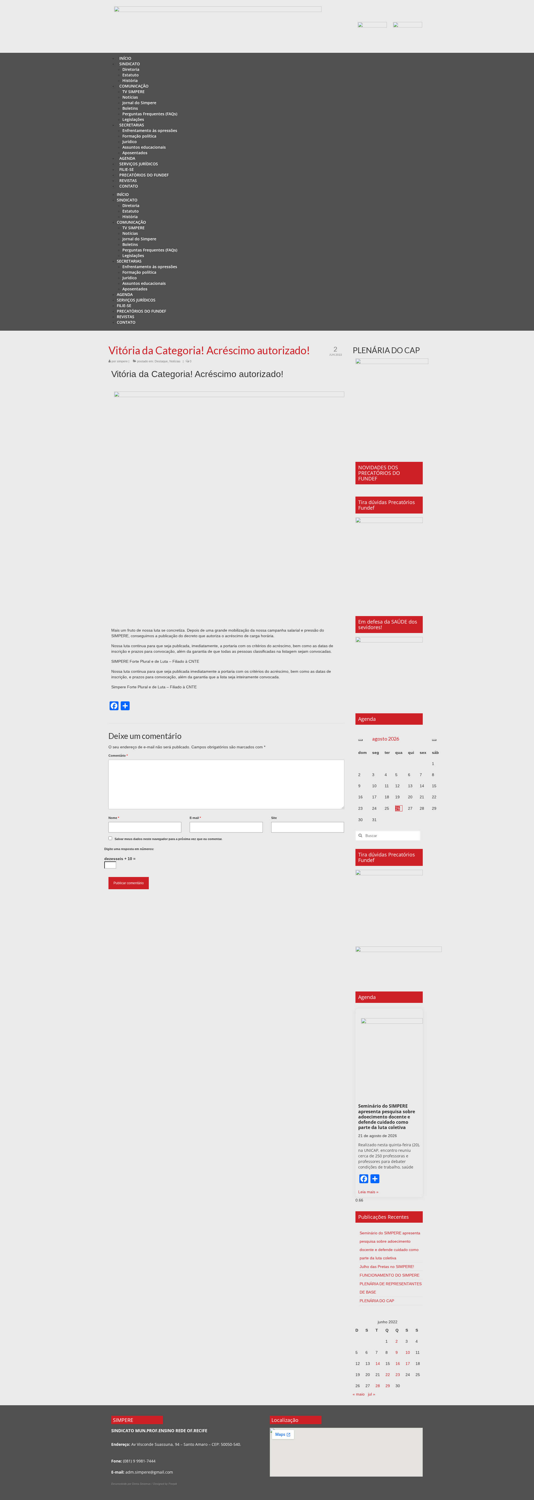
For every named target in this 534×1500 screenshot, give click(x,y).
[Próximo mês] (434, 740)
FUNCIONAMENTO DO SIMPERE (389, 1275)
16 (397, 1363)
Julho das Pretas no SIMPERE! (387, 1266)
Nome (113, 817)
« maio (359, 1394)
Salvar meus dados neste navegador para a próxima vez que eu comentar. (168, 839)
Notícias (175, 361)
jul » (371, 1394)
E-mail (195, 817)
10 (408, 1352)
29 (387, 1386)
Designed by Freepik (165, 1483)
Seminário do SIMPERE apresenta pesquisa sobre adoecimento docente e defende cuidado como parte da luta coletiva (386, 1116)
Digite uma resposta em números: (129, 849)
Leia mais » (368, 1192)
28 (377, 1386)
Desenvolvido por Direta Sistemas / (132, 1483)
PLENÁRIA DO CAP (377, 1301)
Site (274, 817)
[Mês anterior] (360, 740)
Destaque (161, 361)
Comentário (118, 755)
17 (408, 1363)
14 (377, 1363)
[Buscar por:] (387, 836)
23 (397, 1374)
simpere (122, 361)
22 (387, 1374)
